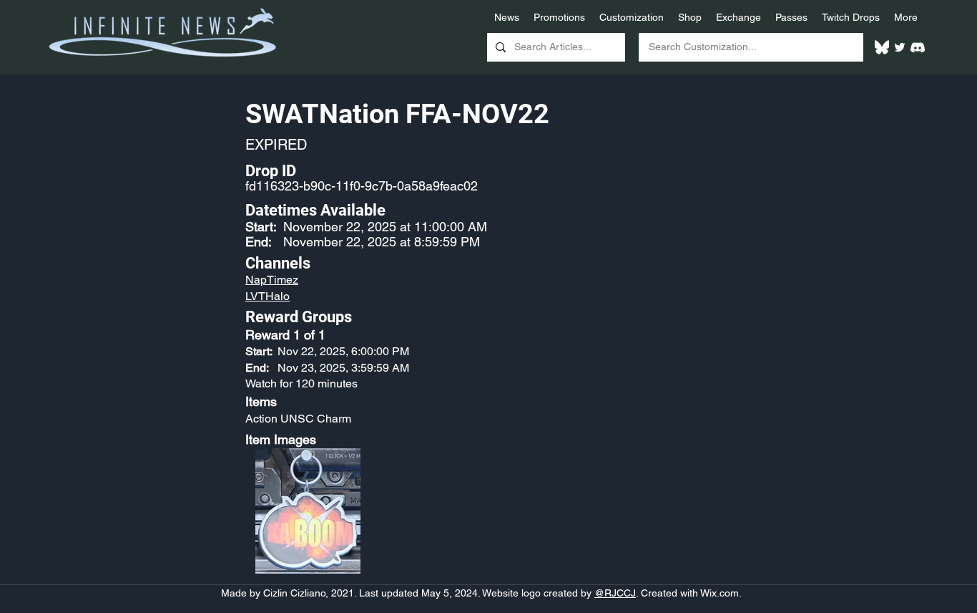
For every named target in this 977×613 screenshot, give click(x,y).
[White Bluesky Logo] (882, 47)
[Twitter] (900, 47)
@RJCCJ (615, 593)
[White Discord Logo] (917, 47)
